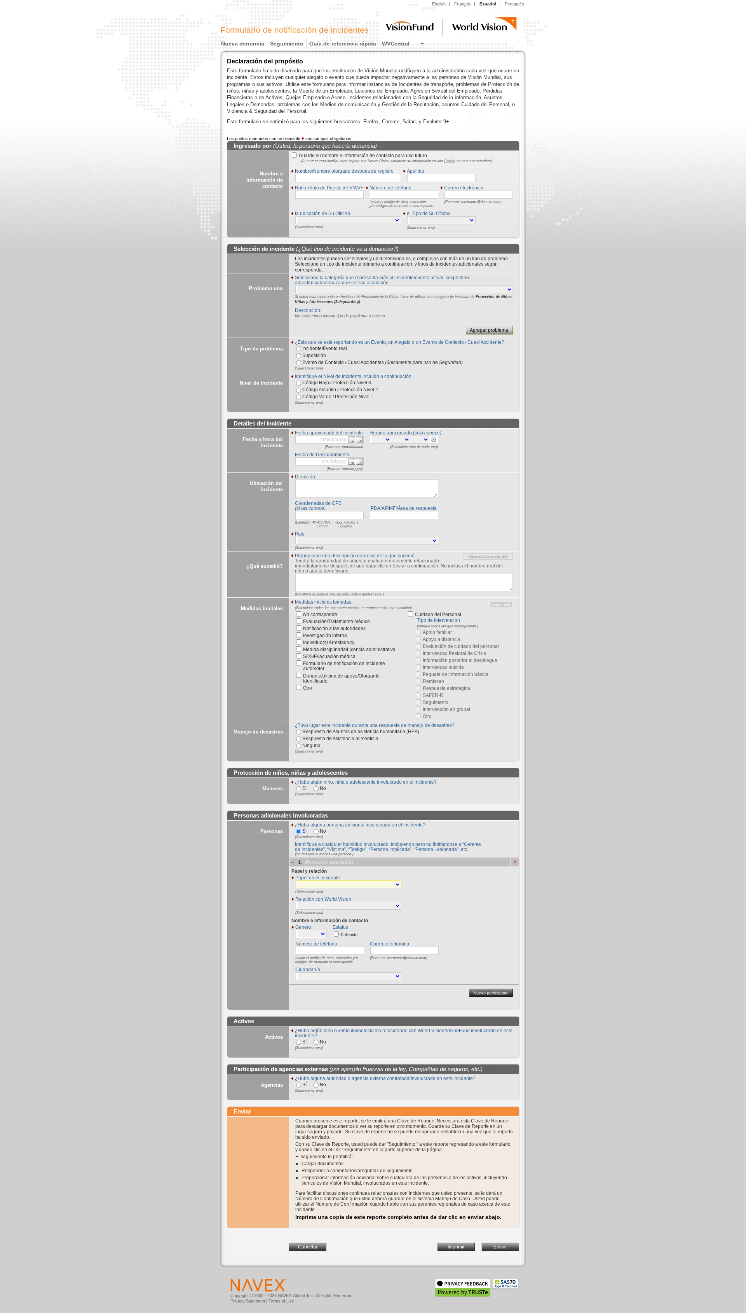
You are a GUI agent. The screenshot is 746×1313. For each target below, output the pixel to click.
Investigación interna (325, 635)
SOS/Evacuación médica (329, 656)
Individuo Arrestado (329, 642)
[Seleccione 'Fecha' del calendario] (351, 439)
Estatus (340, 927)
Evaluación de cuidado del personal (461, 646)
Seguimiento (286, 43)
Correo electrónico (389, 944)
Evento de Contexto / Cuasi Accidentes (382, 362)
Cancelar (307, 1247)
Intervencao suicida (443, 667)
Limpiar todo (501, 605)
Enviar (500, 1247)
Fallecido (349, 934)
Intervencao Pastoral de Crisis (454, 653)
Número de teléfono (316, 944)
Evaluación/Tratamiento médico (336, 621)
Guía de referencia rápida (342, 43)
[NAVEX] (259, 1285)
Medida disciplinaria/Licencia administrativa (349, 649)
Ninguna (311, 745)
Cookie (449, 161)
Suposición (313, 355)
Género (303, 927)
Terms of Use (281, 1301)
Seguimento (435, 702)
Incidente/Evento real (324, 348)
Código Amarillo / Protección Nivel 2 (339, 389)
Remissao (433, 681)
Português (514, 4)
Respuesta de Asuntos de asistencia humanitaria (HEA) (360, 731)
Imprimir (456, 1247)
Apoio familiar (437, 632)
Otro (307, 688)
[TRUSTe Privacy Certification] (463, 1285)
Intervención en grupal (446, 709)
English (439, 4)
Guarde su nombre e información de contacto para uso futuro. (363, 155)
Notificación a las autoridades (334, 628)
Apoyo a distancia (441, 639)
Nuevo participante (491, 993)
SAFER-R (433, 695)
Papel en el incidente (317, 878)
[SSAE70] (506, 1285)
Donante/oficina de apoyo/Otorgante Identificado (341, 679)
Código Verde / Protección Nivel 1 (337, 396)
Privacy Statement (247, 1301)
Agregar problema (489, 330)
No (322, 788)
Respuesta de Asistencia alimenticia (339, 738)
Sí (304, 788)
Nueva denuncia (242, 43)
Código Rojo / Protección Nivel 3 (336, 382)
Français (462, 4)
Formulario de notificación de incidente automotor (344, 666)
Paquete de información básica (455, 674)
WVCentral (396, 43)
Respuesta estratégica (446, 688)
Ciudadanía (307, 969)
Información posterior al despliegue (460, 660)
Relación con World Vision (323, 899)
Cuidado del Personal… (440, 614)
